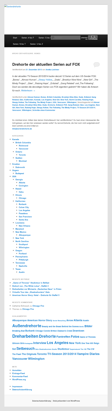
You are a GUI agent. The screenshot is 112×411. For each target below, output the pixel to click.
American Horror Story (39, 320)
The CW (90, 349)
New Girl (56, 99)
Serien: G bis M (45, 37)
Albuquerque (24, 235)
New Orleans (24, 225)
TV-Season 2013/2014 (86, 107)
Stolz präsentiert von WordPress (66, 400)
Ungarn (15, 170)
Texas (18, 269)
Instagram (29, 343)
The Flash (16, 354)
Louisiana (19, 222)
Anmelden (16, 370)
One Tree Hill (87, 343)
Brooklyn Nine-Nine (70, 97)
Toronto (22, 154)
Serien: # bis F (28, 37)
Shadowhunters (45, 349)
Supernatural (75, 349)
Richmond (23, 145)
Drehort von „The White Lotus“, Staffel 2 (30, 286)
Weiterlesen (28, 90)
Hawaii (18, 188)
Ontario (18, 151)
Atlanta (22, 182)
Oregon (18, 250)
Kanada (37, 99)
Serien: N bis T (19, 44)
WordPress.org (19, 379)
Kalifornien (28, 99)
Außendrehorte (26, 325)
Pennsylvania (21, 256)
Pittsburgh (23, 259)
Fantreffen (63, 336)
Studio (54, 349)
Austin (22, 272)
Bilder (88, 326)
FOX (65, 105)
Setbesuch (25, 348)
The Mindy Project (44, 102)
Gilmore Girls (18, 343)
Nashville (23, 266)
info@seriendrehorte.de (22, 128)
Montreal (23, 160)
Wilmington (71, 102)
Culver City (24, 207)
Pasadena (23, 213)
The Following (30, 102)
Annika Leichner (52, 69)
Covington (23, 185)
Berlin (81, 326)
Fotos (75, 336)
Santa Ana (23, 219)
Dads (81, 97)
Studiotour (63, 349)
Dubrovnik (20, 167)
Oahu (21, 191)
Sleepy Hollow (45, 79)
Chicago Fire (38, 305)
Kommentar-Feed (20, 376)
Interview (39, 343)
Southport (23, 244)
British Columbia (54, 97)
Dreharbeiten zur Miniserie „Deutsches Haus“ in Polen (36, 289)
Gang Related (73, 105)
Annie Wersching (59, 320)
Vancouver (61, 102)
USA (54, 102)
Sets (37, 349)
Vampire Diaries (88, 354)
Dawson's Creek (64, 330)
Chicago (22, 198)
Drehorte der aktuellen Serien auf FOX (46, 64)
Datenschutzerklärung (22, 389)
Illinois (18, 195)
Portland (23, 253)
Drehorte (51, 105)
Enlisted (87, 97)
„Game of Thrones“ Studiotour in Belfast (30, 282)
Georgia (19, 179)
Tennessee (20, 262)
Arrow (69, 320)
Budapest (19, 173)
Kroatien (16, 164)
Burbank (22, 204)
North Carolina (75, 99)
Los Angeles (46, 99)
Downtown (78, 330)
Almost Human (33, 97)
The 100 (83, 349)
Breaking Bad (18, 330)
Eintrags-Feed (18, 373)
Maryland (19, 228)
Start (15, 37)
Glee (21, 99)
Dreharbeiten (25, 336)
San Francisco (25, 216)
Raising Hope (87, 99)
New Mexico (20, 231)
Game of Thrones (88, 336)
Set (14, 349)
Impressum (17, 386)
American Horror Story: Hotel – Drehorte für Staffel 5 (35, 295)
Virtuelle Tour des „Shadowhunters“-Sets (31, 292)
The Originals (29, 354)
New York (64, 99)
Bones (43, 97)
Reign (96, 343)
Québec (18, 157)
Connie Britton (50, 330)
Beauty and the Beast (51, 326)
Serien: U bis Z (36, 44)
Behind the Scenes (70, 326)
